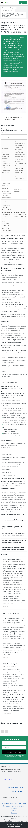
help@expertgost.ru (15, 787)
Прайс (14, 811)
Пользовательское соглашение (14, 806)
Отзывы (14, 813)
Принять (17, 826)
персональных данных (16, 756)
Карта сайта (14, 808)
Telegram (15, 783)
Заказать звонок (23, 2)
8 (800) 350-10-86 (15, 791)
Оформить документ (14, 752)
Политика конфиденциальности (14, 804)
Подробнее (11, 826)
